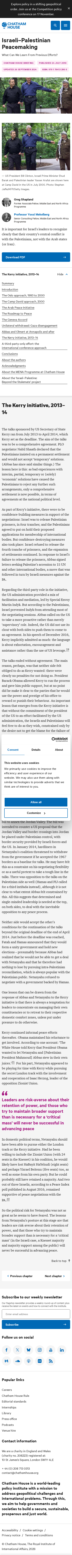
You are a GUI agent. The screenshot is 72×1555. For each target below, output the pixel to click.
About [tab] (59, 749)
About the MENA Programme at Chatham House (33, 372)
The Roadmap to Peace (17, 313)
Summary (8, 283)
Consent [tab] (12, 749)
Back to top (59, 1261)
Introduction (10, 289)
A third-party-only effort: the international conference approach (24, 346)
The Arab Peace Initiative (18, 307)
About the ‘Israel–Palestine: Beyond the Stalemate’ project (21, 380)
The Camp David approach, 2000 (23, 301)
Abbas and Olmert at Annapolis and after (28, 331)
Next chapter (53, 1276)
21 (13, 1062)
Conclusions (10, 354)
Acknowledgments (14, 366)
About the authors (14, 360)
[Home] (14, 25)
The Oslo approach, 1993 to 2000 (23, 295)
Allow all (36, 802)
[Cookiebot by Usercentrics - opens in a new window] (52, 739)
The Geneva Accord (14, 319)
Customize (34, 812)
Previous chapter (21, 1276)
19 (67, 649)
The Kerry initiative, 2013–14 (20, 337)
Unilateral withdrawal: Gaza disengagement (29, 325)
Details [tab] (36, 749)
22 (8, 1199)
